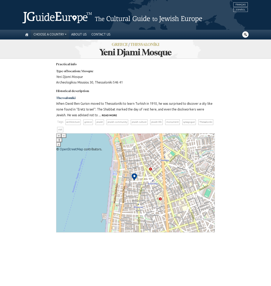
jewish (99, 122)
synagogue (189, 122)
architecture (73, 122)
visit (60, 129)
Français (240, 4)
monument (172, 122)
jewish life (156, 122)
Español (240, 9)
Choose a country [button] (49, 34)
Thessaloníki (66, 98)
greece (88, 122)
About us (79, 34)
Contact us (101, 34)
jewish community (117, 122)
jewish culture (139, 122)
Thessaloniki (205, 122)
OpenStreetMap (71, 149)
